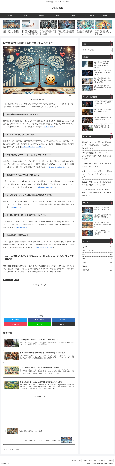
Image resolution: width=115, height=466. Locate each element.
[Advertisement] (39, 299)
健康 (97, 258)
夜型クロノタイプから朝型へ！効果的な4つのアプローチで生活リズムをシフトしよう (97, 174)
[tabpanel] (12, 27)
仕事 (17, 279)
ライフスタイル (9, 279)
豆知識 (97, 266)
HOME (74, 460)
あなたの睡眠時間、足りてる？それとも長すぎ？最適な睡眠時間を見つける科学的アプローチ (96, 192)
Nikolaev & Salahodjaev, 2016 (31, 147)
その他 (97, 247)
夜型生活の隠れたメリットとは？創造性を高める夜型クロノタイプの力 (96, 183)
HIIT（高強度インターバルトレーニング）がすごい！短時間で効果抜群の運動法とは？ (96, 156)
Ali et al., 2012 (49, 127)
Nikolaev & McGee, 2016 (57, 167)
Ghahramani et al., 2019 (44, 247)
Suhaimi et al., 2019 (15, 207)
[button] (110, 50)
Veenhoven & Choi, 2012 (44, 187)
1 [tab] (57, 37)
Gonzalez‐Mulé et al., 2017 (22, 227)
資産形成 (97, 270)
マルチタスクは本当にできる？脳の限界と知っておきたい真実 (96, 165)
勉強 (97, 262)
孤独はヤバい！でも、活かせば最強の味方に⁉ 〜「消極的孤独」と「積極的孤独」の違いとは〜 (96, 145)
